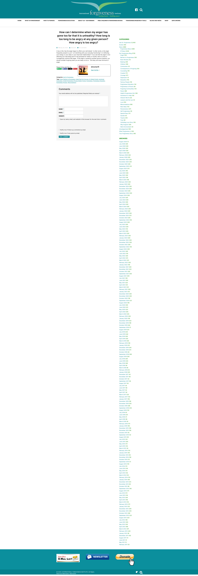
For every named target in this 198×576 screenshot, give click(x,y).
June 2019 (122, 334)
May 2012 (122, 524)
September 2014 (124, 461)
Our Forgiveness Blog (125, 53)
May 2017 (122, 390)
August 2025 (123, 168)
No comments (83, 47)
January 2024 (123, 211)
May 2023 (122, 229)
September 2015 (124, 435)
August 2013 (123, 491)
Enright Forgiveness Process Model (72, 81)
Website (61, 116)
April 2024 (122, 204)
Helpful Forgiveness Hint (127, 93)
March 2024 (122, 206)
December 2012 (124, 508)
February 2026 (123, 155)
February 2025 (123, 182)
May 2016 (122, 417)
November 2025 (124, 162)
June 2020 (122, 307)
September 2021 (124, 273)
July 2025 (122, 170)
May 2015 (122, 444)
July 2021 (122, 278)
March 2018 (122, 367)
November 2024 (124, 188)
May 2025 (122, 175)
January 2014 (123, 479)
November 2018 (124, 350)
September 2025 (124, 166)
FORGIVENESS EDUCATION (66, 20)
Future (122, 91)
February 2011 (123, 544)
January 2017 (123, 399)
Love (121, 102)
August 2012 (123, 517)
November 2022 (124, 242)
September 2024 (124, 193)
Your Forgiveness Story (126, 133)
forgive (84, 81)
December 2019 (124, 320)
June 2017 (122, 388)
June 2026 (122, 146)
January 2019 (123, 345)
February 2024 (123, 209)
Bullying (122, 62)
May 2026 (122, 148)
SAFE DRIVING (176, 20)
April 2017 (122, 392)
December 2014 (124, 455)
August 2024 (123, 195)
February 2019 (123, 343)
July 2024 (122, 197)
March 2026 (122, 153)
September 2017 (124, 381)
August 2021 (123, 276)
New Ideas (123, 106)
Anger (61, 79)
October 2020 (123, 298)
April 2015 (122, 446)
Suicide (122, 115)
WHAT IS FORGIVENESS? (32, 20)
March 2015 (122, 448)
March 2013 (122, 502)
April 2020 (122, 312)
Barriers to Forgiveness (69, 79)
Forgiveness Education (99, 81)
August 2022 (123, 249)
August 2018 (123, 356)
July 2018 (122, 359)
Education (123, 80)
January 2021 (123, 291)
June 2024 (122, 200)
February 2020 (123, 316)
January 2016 (123, 426)
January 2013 (123, 506)
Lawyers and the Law (126, 100)
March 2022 (122, 260)
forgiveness (89, 81)
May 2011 (122, 542)
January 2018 (123, 372)
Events (121, 45)
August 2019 (123, 329)
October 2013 (123, 486)
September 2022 (124, 247)
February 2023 (123, 235)
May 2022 (122, 256)
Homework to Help (126, 95)
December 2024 (124, 186)
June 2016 (122, 414)
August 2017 (123, 383)
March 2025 (122, 179)
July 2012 (122, 520)
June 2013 (122, 495)
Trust (121, 120)
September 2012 (124, 515)
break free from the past (82, 79)
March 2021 (122, 287)
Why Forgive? (124, 124)
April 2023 (122, 231)
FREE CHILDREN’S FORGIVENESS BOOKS (110, 20)
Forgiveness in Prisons (126, 86)
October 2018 (123, 352)
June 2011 (122, 540)
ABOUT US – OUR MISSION (86, 20)
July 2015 (122, 439)
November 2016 (124, 403)
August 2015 (123, 437)
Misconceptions (72, 82)
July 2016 (122, 412)
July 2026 (122, 144)
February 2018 (123, 370)
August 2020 (123, 303)
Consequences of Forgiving (128, 68)
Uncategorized (123, 129)
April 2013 (122, 500)
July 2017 (122, 385)
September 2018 (124, 354)
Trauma (122, 118)
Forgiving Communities (127, 89)
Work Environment (125, 127)
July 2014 (122, 466)
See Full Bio (94, 70)
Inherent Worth (124, 97)
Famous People (124, 82)
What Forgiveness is (125, 131)
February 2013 (123, 504)
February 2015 (123, 450)
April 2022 (122, 258)
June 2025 (122, 173)
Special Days (124, 113)
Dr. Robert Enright (93, 79)
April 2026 (122, 150)
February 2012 (123, 531)
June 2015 (122, 441)
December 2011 (123, 535)
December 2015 (124, 428)
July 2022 (122, 251)
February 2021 (123, 289)
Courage (122, 75)
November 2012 (124, 511)
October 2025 (123, 164)
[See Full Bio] (99, 70)
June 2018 (122, 361)
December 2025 (124, 159)
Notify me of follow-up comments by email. (73, 130)
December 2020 (124, 294)
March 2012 (122, 529)
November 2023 (124, 215)
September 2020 (124, 300)
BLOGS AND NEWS (155, 20)
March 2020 (122, 314)
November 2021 (124, 269)
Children (122, 64)
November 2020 (124, 296)
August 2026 (123, 141)
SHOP (166, 20)
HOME (19, 20)
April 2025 (122, 177)
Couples (122, 73)
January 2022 (123, 265)
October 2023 (123, 217)
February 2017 (123, 397)
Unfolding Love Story (126, 122)
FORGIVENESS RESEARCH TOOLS (136, 20)
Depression (123, 77)
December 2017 (123, 374)
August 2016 (123, 410)
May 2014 (122, 470)
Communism (124, 66)
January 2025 (123, 184)
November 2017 (124, 376)
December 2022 (124, 240)
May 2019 (122, 336)
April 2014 (122, 473)
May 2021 (122, 282)
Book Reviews (124, 59)
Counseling (123, 71)
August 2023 (123, 222)
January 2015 (123, 453)
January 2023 (123, 238)
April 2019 (122, 338)
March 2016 (122, 421)
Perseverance (124, 109)
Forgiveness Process (61, 82)
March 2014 (122, 475)
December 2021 (124, 267)
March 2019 (122, 341)
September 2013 (124, 488)
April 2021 (122, 285)
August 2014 (123, 464)
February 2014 (123, 477)
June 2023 (122, 226)
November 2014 (124, 457)
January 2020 (123, 318)
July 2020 (122, 305)
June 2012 (122, 522)
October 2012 (123, 513)
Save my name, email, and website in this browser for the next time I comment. (83, 119)
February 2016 (123, 423)
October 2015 (123, 432)
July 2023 (122, 224)
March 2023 (122, 233)
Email (61, 112)
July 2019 (122, 332)
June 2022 (122, 253)
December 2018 (124, 347)
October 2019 (123, 325)
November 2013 (124, 484)
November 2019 (124, 323)
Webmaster (73, 573)
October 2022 (123, 244)
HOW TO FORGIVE (49, 20)
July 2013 (122, 493)
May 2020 (122, 309)
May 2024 (122, 202)
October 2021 (123, 271)
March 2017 (122, 394)
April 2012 (122, 526)
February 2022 (123, 262)
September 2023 (124, 220)
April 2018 (122, 365)
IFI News (122, 51)
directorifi (73, 47)
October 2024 (123, 191)
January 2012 (123, 533)
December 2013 (124, 482)
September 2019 (124, 327)
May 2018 (122, 363)
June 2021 (122, 280)
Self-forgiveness (125, 111)
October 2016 (123, 406)
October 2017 (123, 379)
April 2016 (122, 419)
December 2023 (124, 213)
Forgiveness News (125, 49)
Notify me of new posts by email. (70, 133)
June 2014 (122, 468)
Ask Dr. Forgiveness (68, 77)
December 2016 (124, 401)
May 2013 (122, 497)
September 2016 (124, 408)
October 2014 (123, 459)
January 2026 (123, 157)
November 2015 (124, 430)
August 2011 (122, 538)
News (121, 47)
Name (61, 109)
